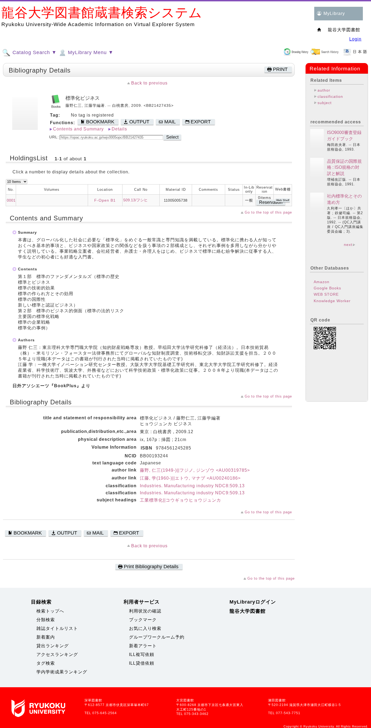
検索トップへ (50, 611)
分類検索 (45, 619)
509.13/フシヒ (135, 200)
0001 (11, 200)
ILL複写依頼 (141, 654)
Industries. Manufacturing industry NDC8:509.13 (192, 485)
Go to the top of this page (268, 212)
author (323, 90)
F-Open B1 (105, 200)
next (348, 244)
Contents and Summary (78, 129)
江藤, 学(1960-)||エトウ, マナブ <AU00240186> (190, 478)
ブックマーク (143, 619)
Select (172, 137)
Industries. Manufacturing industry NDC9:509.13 (192, 492)
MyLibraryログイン (252, 602)
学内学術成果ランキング (61, 672)
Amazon (321, 282)
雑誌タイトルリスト (57, 628)
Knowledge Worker (332, 301)
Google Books (327, 288)
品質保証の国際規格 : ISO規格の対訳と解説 (344, 167)
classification (330, 96)
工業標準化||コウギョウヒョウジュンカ (180, 500)
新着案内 (45, 637)
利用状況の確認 (145, 611)
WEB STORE (326, 294)
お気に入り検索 (145, 628)
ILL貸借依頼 (141, 663)
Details (119, 129)
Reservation (270, 202)
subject (324, 103)
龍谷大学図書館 (247, 611)
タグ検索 (45, 663)
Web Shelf (282, 200)
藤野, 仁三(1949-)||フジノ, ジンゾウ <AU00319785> (195, 470)
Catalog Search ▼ (34, 52)
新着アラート (143, 645)
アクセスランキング (57, 654)
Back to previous (149, 83)
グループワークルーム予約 (156, 637)
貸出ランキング (52, 645)
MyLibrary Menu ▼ (90, 52)
